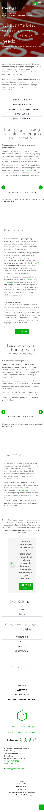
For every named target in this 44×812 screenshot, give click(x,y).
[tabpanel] (22, 266)
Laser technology (22, 104)
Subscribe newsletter (20, 727)
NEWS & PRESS (22, 695)
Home (4, 13)
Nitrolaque (8, 282)
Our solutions (22, 114)
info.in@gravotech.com (15, 769)
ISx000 (31, 318)
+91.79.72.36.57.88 (12, 761)
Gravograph (31, 732)
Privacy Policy (22, 786)
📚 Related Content (22, 119)
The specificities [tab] (15, 192)
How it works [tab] (14, 417)
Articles (11, 13)
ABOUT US (22, 690)
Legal (22, 781)
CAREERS (22, 685)
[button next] (41, 187)
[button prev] (3, 187)
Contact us (22, 331)
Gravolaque (30, 279)
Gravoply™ (29, 170)
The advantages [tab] (30, 417)
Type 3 (10, 732)
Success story (22, 651)
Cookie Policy (22, 784)
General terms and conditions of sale (22, 792)
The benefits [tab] (31, 192)
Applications (22, 637)
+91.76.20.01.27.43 (12, 763)
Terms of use (22, 789)
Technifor (19, 732)
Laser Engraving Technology (22, 795)
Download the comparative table (22, 109)
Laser (22, 614)
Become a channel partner (22, 700)
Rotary (22, 609)
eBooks (22, 642)
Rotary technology (22, 100)
